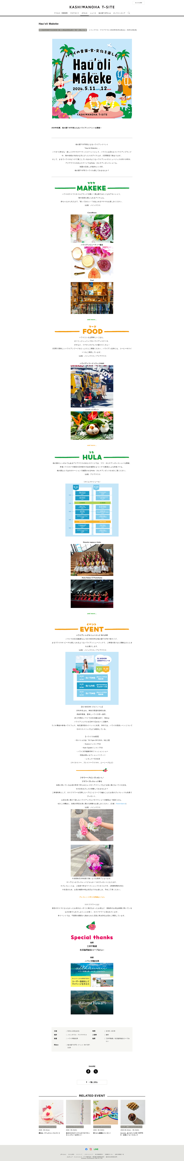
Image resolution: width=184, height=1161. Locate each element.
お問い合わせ (63, 1154)
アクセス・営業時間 (61, 13)
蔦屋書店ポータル (109, 1154)
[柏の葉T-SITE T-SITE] (92, 7)
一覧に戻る (93, 1082)
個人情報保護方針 (99, 1154)
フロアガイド (74, 13)
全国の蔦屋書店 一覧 (119, 1154)
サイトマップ (79, 1154)
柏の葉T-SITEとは (105, 13)
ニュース (93, 13)
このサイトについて (88, 1154)
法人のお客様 (138, 2)
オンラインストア (119, 13)
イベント (85, 13)
